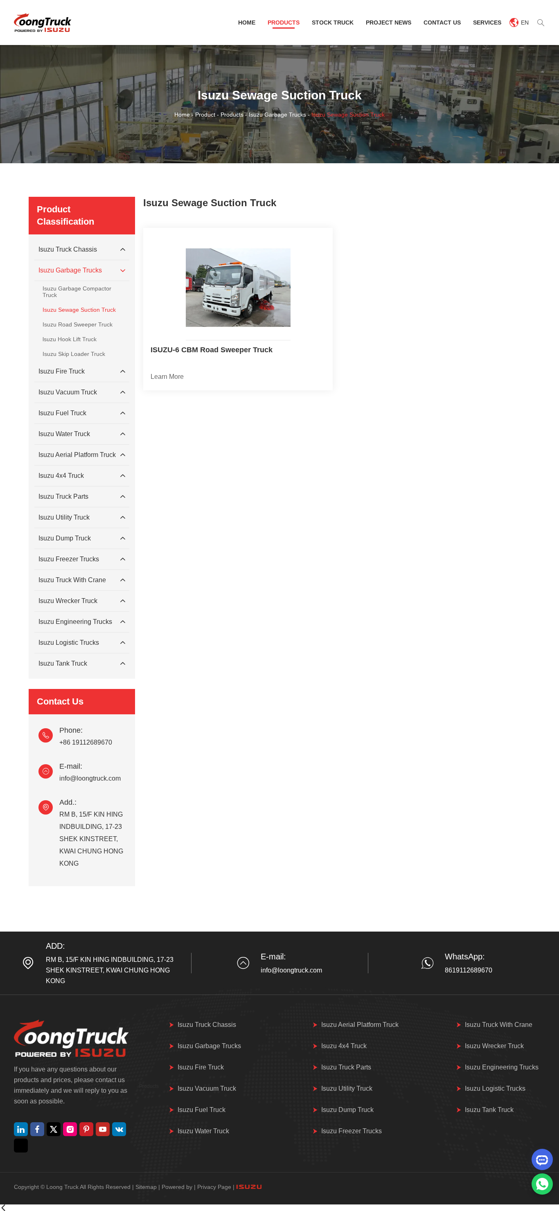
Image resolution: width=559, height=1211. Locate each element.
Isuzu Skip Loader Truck (74, 354)
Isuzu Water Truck (64, 433)
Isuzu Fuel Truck (62, 413)
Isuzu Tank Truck (62, 663)
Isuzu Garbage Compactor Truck (77, 291)
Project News (388, 22)
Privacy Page (214, 1187)
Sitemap (146, 1187)
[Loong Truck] (42, 22)
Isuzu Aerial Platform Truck (77, 454)
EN (525, 22)
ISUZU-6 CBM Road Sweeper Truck (212, 350)
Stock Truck (333, 22)
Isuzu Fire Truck (61, 371)
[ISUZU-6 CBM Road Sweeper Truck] (238, 287)
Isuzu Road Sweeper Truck (78, 324)
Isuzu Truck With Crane (72, 579)
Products (284, 22)
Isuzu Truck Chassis (67, 249)
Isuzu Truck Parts (63, 496)
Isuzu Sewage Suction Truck (79, 309)
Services (487, 22)
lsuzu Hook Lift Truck (70, 339)
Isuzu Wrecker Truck (67, 600)
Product (205, 114)
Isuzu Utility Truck (64, 517)
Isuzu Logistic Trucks (68, 642)
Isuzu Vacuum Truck (67, 392)
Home (246, 22)
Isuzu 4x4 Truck (61, 475)
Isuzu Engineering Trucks (75, 621)
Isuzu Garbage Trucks (277, 114)
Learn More (167, 376)
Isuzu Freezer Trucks (68, 559)
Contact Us (442, 22)
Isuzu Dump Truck (64, 538)
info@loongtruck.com (90, 778)
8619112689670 (468, 970)
